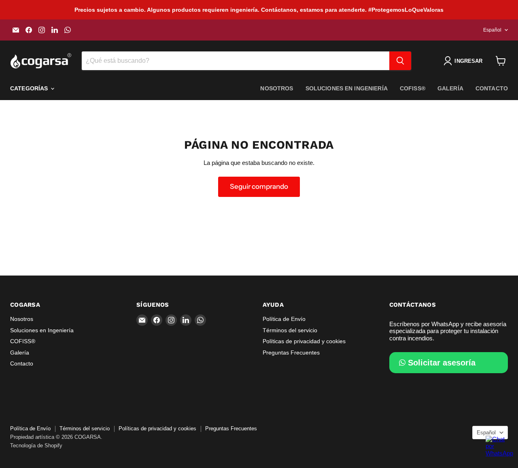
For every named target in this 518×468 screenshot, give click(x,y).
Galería (450, 88)
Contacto (492, 88)
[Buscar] (400, 60)
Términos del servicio (290, 330)
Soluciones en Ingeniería (347, 88)
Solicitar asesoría (442, 362)
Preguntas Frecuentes (291, 352)
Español (492, 30)
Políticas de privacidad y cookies (304, 341)
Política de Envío (284, 319)
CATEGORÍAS (30, 88)
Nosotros (276, 88)
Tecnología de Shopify (36, 445)
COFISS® (412, 88)
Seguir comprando (259, 186)
